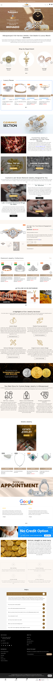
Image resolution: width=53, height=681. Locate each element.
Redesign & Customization (13, 357)
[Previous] (2, 63)
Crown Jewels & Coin (21, 674)
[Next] (51, 63)
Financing (2, 655)
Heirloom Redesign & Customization (13, 348)
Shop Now (39, 198)
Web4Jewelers (39, 674)
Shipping (28, 232)
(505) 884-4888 (21, 1)
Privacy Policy (3, 658)
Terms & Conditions (4, 660)
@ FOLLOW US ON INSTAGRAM (26, 288)
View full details (30, 248)
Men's (26, 68)
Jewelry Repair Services (13, 336)
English (42, 679)
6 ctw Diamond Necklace (18, 471)
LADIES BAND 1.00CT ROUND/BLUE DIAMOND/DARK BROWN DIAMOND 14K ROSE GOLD (6, 279)
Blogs (28, 644)
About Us (28, 637)
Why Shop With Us (30, 641)
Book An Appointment (4, 651)
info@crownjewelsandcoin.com (29, 1)
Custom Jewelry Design (40, 358)
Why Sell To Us (29, 642)
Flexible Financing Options (40, 326)
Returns (2, 657)
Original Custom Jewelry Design (39, 348)
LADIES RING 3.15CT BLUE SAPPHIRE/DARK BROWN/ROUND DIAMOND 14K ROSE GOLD (45, 279)
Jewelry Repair (13, 326)
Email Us (3, 640)
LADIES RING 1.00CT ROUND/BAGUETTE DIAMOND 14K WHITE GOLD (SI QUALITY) (19, 279)
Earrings (44, 68)
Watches (8, 68)
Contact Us (29, 639)
